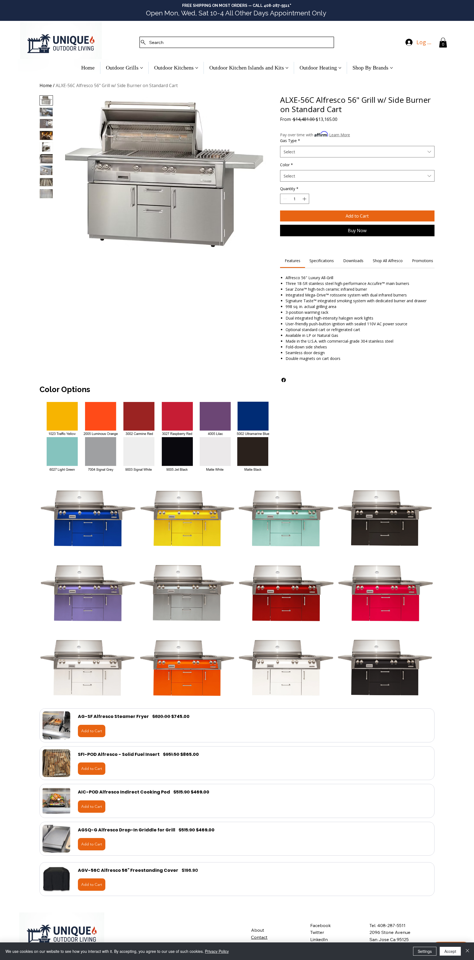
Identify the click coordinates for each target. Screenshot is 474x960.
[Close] (467, 951)
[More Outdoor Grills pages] (141, 67)
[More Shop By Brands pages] (391, 67)
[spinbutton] (295, 199)
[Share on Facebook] (283, 380)
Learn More (339, 134)
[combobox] (357, 151)
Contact (259, 937)
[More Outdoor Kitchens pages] (196, 67)
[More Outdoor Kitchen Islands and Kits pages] (287, 67)
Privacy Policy (217, 951)
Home (46, 85)
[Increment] (304, 199)
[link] (292, 260)
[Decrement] (284, 199)
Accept (450, 951)
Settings (425, 951)
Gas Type (290, 140)
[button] (443, 43)
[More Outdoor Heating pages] (339, 67)
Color (286, 164)
